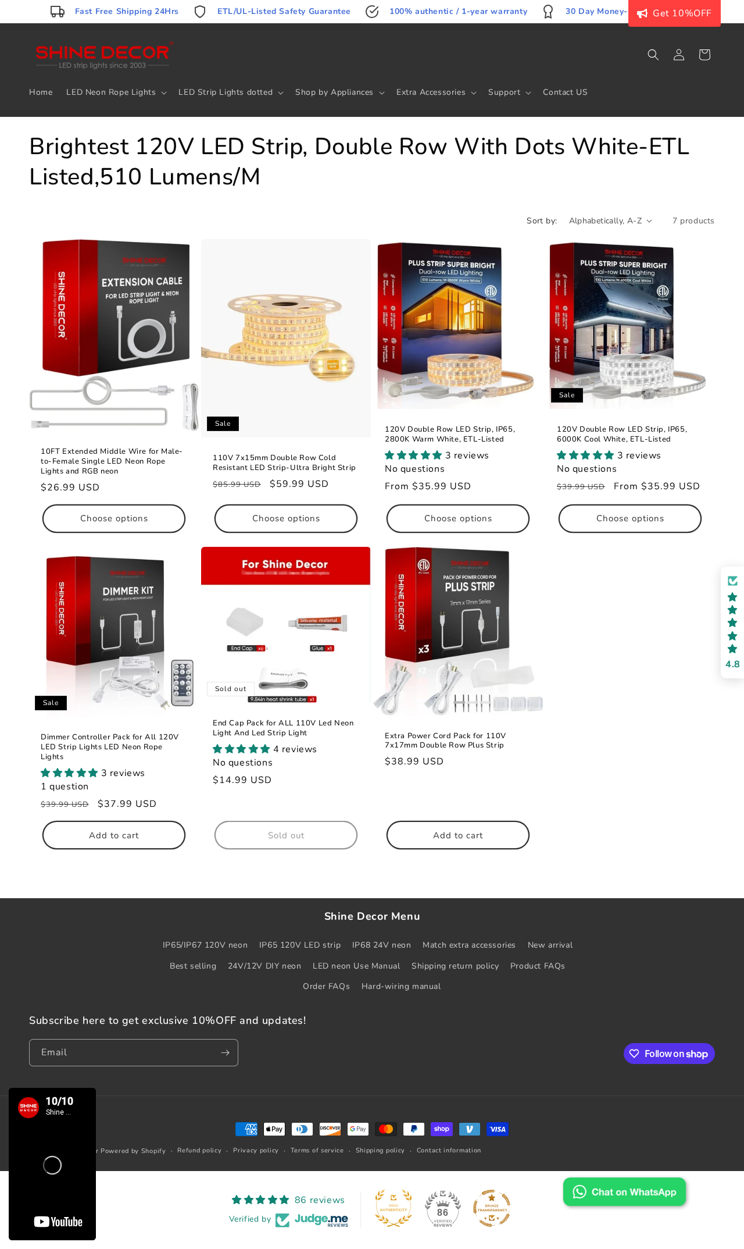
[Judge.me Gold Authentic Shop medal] (393, 1208)
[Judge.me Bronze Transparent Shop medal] (491, 1208)
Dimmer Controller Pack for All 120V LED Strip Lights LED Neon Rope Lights (110, 747)
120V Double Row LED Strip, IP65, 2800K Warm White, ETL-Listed (450, 434)
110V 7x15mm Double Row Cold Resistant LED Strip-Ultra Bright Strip (284, 462)
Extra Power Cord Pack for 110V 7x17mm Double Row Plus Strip (445, 740)
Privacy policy (256, 1150)
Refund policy (199, 1150)
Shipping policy (381, 1150)
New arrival (550, 945)
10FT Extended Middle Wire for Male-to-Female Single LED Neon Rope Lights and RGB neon (112, 461)
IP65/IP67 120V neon (205, 945)
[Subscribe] (225, 1052)
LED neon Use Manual (356, 966)
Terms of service (317, 1150)
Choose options (114, 518)
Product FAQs (538, 966)
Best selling (193, 966)
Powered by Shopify (133, 1151)
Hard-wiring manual (401, 986)
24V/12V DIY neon (265, 966)
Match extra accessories (469, 945)
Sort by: (542, 220)
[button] (115, 92)
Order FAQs (326, 986)
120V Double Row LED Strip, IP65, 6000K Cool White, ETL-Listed (622, 434)
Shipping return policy (455, 966)
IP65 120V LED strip (300, 945)
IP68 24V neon (382, 945)
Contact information (449, 1150)
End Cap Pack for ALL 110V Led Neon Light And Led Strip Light (283, 728)
